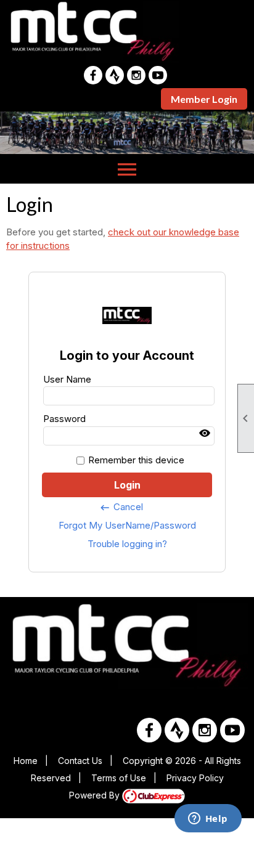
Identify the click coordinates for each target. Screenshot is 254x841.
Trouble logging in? (127, 544)
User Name (67, 379)
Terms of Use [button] (118, 778)
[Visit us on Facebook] (93, 75)
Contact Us (80, 760)
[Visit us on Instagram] (136, 75)
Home (26, 760)
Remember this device (136, 460)
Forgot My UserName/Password (127, 525)
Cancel (121, 507)
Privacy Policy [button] (195, 778)
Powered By (95, 795)
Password (64, 419)
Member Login (204, 99)
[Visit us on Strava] (114, 75)
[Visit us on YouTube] (158, 75)
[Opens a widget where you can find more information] (208, 819)
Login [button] (127, 485)
